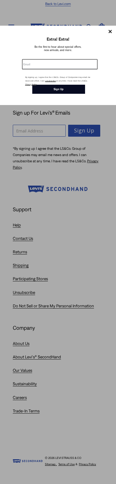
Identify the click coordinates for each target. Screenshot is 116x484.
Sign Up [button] (59, 88)
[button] (110, 31)
